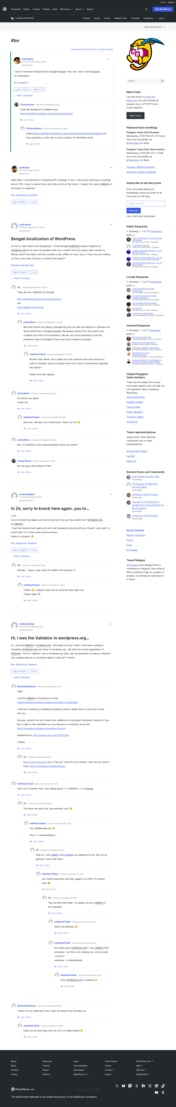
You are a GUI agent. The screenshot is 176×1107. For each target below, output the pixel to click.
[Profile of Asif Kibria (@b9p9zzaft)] (17, 61)
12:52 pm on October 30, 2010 (84, 922)
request (23, 82)
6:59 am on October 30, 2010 (49, 687)
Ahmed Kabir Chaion (137, 451)
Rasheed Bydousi (26, 686)
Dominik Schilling (135, 402)
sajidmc (55, 855)
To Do (130, 540)
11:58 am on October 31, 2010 (33, 565)
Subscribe (133, 210)
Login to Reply (22, 89)
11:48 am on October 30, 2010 (40, 804)
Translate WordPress (24, 18)
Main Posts (135, 115)
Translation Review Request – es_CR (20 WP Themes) (147, 251)
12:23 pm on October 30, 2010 (52, 850)
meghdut (69, 855)
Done (129, 545)
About (13, 1061)
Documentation (81, 1065)
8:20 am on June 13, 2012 (29, 170)
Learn (76, 1061)
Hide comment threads (102, 49)
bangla (15, 265)
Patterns (46, 1074)
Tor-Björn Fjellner (135, 417)
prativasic (24, 167)
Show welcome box (153, 27)
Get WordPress (163, 9)
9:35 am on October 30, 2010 (46, 784)
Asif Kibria (27, 59)
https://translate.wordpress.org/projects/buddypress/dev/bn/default (68, 133)
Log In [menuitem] (163, 2)
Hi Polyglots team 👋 (140, 245)
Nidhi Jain (131, 461)
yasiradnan (25, 224)
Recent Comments (136, 535)
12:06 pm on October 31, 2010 (53, 585)
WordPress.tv (81, 1074)
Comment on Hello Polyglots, (145, 494)
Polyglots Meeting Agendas (140, 167)
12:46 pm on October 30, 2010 (64, 898)
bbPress (141, 1070)
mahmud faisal (38, 354)
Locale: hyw (137, 308)
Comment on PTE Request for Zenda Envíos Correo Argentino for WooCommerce (148, 505)
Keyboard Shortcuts (80, 49)
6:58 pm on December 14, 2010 (49, 322)
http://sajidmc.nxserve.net (30, 307)
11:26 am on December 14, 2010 (34, 287)
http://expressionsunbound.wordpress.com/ (39, 299)
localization (74, 246)
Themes (46, 1065)
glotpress (21, 195)
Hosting (14, 1070)
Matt (139, 1065)
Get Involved (111, 1061)
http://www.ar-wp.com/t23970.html (51, 735)
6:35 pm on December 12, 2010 (31, 227)
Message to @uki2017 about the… (146, 348)
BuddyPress (143, 1074)
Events (108, 1065)
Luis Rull (130, 456)
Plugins (45, 1070)
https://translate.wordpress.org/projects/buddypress (46, 113)
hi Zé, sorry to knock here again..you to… (50, 508)
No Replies (132, 550)
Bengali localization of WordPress (43, 238)
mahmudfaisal (26, 494)
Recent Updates (135, 530)
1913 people (133, 565)
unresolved (156, 231)
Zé (18, 287)
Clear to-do (38, 89)
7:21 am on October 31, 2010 (30, 497)
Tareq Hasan (27, 104)
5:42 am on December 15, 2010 (59, 354)
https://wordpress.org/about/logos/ (47, 766)
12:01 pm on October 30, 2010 (59, 824)
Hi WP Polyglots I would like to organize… (143, 290)
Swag (108, 1074)
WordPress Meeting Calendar (141, 172)
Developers (79, 1070)
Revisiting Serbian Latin (141, 337)
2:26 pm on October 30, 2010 (39, 757)
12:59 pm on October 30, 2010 (84, 943)
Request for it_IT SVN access (144, 342)
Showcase (47, 1061)
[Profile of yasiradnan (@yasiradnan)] (14, 227)
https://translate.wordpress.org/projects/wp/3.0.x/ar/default (47, 702)
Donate (109, 1070)
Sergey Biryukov (135, 412)
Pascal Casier (133, 407)
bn (16, 82)
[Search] (162, 81)
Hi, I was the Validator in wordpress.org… (50, 638)
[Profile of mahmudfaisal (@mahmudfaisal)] (14, 496)
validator (105, 184)
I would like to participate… (143, 313)
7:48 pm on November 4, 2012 (47, 105)
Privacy (14, 1074)
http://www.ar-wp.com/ (35, 762)
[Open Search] (146, 9)
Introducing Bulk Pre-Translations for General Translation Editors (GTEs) (147, 361)
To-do (33, 202)
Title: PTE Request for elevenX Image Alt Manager (147, 239)
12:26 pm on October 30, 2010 (71, 874)
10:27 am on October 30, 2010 (49, 1006)
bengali (24, 265)
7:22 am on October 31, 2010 (52, 1026)
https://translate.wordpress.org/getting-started (41, 728)
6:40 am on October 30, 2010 (31, 627)
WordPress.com (144, 1061)
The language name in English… (145, 303)
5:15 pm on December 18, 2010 (53, 417)
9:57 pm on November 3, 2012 (34, 62)
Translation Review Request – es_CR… (147, 258)
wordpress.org (18, 250)
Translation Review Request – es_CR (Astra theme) (147, 264)
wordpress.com (30, 649)
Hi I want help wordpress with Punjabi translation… (144, 297)
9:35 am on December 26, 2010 (43, 440)
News (13, 1065)
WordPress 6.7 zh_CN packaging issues (141, 354)
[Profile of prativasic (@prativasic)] (14, 170)
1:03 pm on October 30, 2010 (89, 975)
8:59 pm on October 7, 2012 (44, 461)
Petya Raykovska (136, 397)
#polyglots (134, 143)
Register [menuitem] (171, 2)
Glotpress (16, 653)
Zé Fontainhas (34, 128)
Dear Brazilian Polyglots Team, (146, 476)
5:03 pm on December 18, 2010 (43, 394)
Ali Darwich (132, 421)
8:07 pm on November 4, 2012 (55, 129)
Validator (18, 524)
